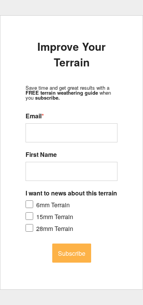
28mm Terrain (54, 228)
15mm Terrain (54, 216)
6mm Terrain (53, 204)
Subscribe (71, 253)
